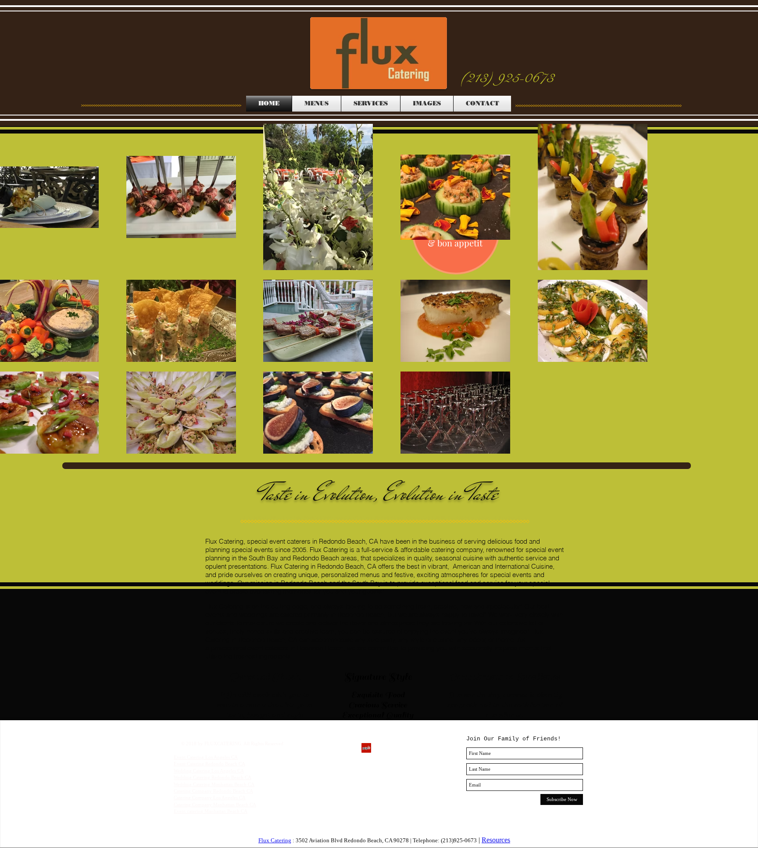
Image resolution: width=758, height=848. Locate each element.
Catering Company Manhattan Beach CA (215, 804)
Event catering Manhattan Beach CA (210, 811)
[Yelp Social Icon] (366, 748)
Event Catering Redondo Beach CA (209, 763)
